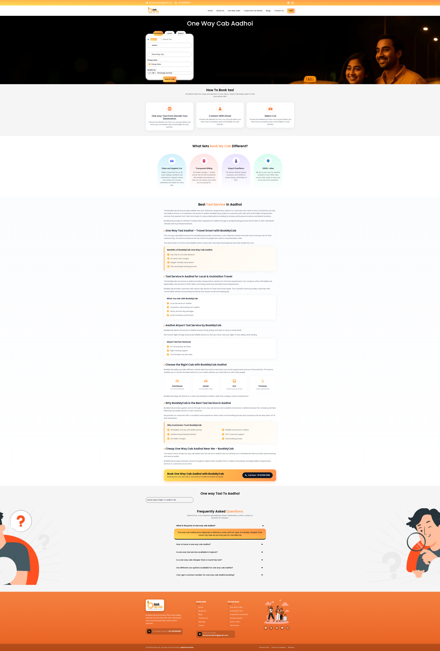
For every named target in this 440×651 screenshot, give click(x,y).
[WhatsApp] (288, 628)
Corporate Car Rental (253, 11)
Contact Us (279, 11)
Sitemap (201, 622)
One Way (153, 39)
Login (291, 11)
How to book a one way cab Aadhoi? (193, 544)
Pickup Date (152, 60)
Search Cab (170, 79)
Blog (200, 614)
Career (201, 625)
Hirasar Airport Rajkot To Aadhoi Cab (161, 500)
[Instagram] (277, 628)
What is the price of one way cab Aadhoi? (195, 525)
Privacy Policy (264, 647)
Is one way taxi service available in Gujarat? (197, 552)
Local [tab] (170, 33)
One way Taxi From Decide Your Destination (170, 117)
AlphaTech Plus (187, 647)
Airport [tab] (181, 33)
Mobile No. (151, 70)
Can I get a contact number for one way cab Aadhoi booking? (205, 575)
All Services (234, 625)
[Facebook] (288, 2)
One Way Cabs (234, 11)
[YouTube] (282, 628)
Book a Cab (235, 622)
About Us (220, 11)
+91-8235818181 (184, 3)
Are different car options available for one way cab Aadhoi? (204, 567)
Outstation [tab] (158, 33)
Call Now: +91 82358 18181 (259, 475)
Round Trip (167, 39)
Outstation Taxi (236, 611)
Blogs (268, 11)
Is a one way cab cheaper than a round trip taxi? (199, 560)
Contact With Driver (220, 116)
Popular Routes (236, 618)
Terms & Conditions (278, 647)
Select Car (270, 116)
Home (210, 11)
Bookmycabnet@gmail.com (160, 3)
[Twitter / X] (292, 2)
